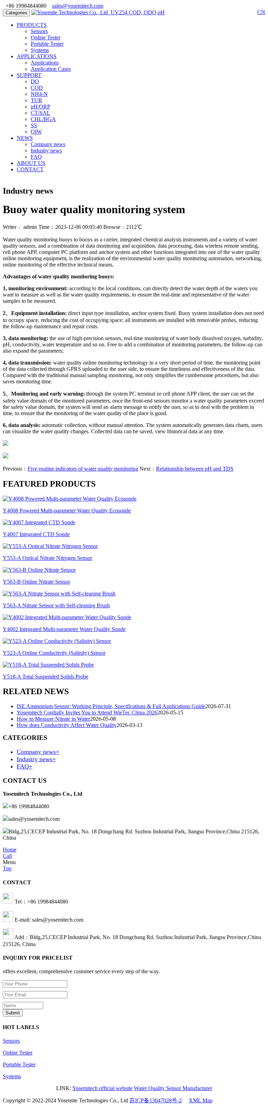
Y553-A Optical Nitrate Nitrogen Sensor (47, 558)
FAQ (36, 157)
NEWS (25, 138)
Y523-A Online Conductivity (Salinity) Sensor (54, 653)
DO (35, 81)
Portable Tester (47, 44)
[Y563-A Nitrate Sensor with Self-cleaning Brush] (59, 594)
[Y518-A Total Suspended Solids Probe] (48, 665)
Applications (45, 63)
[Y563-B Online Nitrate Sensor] (39, 570)
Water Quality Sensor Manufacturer (173, 1088)
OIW (36, 132)
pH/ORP (40, 107)
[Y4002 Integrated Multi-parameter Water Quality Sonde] (67, 617)
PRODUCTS (32, 25)
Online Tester (45, 37)
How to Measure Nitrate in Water (53, 719)
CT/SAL (40, 113)
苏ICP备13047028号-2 (155, 1100)
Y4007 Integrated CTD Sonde (36, 534)
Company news (48, 144)
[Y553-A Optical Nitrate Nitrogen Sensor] (50, 546)
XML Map (201, 1100)
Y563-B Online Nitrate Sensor (36, 582)
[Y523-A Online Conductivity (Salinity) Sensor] (57, 641)
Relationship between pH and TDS (194, 469)
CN (261, 12)
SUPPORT (29, 75)
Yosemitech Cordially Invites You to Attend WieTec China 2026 (87, 712)
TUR (36, 100)
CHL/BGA (43, 119)
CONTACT (30, 169)
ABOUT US (31, 163)
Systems (40, 50)
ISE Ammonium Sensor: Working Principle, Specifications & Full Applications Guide (111, 706)
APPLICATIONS (37, 56)
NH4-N (39, 94)
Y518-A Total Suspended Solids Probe (45, 677)
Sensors (39, 31)
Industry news (46, 150)
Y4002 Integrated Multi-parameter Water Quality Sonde (64, 629)
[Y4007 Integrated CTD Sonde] (39, 522)
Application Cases (51, 69)
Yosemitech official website (102, 1088)
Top (7, 868)
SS (34, 125)
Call (7, 856)
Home (9, 850)
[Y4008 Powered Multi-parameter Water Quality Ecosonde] (69, 499)
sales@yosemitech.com (77, 6)
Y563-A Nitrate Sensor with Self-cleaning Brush (56, 605)
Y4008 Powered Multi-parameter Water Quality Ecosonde (67, 510)
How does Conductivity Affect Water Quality (67, 725)
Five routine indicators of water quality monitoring (83, 469)
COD (37, 88)
